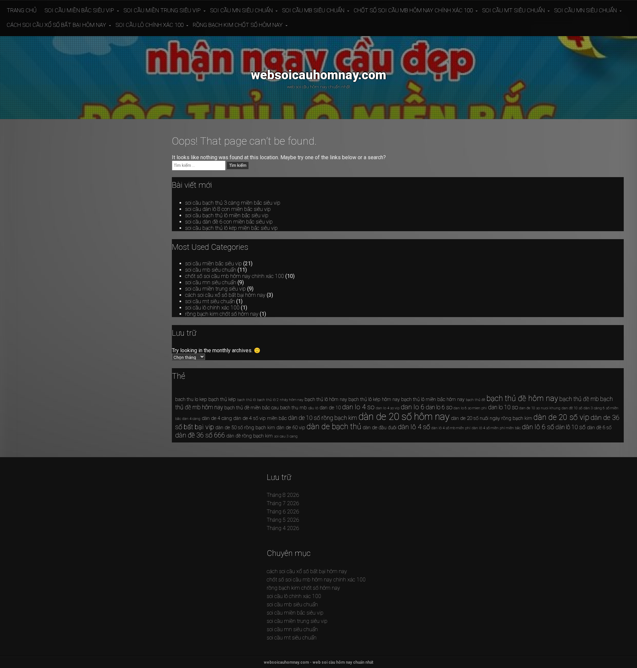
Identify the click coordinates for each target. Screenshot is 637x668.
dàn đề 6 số (599, 428)
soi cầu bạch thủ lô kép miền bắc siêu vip (231, 228)
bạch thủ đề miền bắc (247, 408)
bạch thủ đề (475, 400)
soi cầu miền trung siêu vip (162, 10)
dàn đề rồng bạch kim (249, 436)
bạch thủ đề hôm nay (522, 398)
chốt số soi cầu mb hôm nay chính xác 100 (413, 10)
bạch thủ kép (222, 399)
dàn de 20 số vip (561, 417)
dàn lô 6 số (538, 427)
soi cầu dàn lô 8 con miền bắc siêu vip (228, 209)
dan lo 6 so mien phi (470, 408)
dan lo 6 (412, 407)
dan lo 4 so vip (387, 408)
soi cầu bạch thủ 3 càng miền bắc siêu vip (232, 203)
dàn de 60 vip (290, 428)
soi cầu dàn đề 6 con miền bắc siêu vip (229, 222)
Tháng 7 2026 (283, 503)
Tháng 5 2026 (283, 520)
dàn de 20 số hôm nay (404, 416)
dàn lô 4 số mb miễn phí (450, 428)
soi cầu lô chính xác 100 (149, 25)
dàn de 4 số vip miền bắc (260, 418)
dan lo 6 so (439, 407)
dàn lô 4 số (414, 427)
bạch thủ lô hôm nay (326, 399)
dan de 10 (330, 408)
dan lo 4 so (358, 407)
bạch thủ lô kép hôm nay (374, 399)
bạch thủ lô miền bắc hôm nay (432, 399)
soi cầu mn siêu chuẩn (241, 10)
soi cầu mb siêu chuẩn (313, 10)
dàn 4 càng (191, 419)
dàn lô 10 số (570, 427)
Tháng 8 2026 (283, 495)
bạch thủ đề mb (579, 399)
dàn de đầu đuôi (379, 428)
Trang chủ (21, 10)
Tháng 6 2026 (283, 511)
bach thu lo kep (191, 399)
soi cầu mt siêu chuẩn (513, 10)
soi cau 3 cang (286, 436)
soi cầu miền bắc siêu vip (79, 10)
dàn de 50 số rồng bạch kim (245, 428)
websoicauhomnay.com (318, 74)
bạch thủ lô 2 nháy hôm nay (280, 400)
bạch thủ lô (246, 400)
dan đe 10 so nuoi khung (539, 408)
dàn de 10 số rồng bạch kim (322, 418)
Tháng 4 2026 (283, 528)
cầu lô (313, 408)
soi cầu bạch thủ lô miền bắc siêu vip (226, 215)
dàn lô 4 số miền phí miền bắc (496, 428)
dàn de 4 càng (217, 418)
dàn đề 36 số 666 (200, 435)
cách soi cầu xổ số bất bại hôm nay (56, 25)
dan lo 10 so (503, 407)
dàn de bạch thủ (334, 426)
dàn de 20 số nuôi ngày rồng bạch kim (491, 418)
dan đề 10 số (572, 408)
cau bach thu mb (289, 408)
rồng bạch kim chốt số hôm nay (238, 25)
